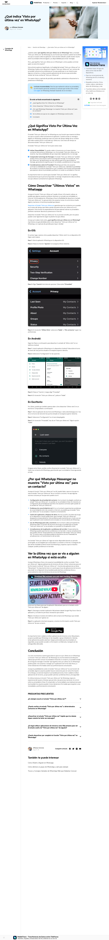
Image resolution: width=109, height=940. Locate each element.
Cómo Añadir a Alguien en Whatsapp (40, 763)
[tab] (11, 49)
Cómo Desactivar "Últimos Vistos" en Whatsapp (48, 106)
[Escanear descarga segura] (96, 99)
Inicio (29, 47)
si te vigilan (37, 90)
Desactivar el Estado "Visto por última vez (41, 205)
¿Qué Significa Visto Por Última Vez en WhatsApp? (48, 103)
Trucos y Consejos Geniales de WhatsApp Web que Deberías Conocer (52, 771)
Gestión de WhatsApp (39, 47)
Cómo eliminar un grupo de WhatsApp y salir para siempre (48, 767)
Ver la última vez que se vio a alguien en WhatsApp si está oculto (53, 114)
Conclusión (36, 117)
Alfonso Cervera (17, 27)
